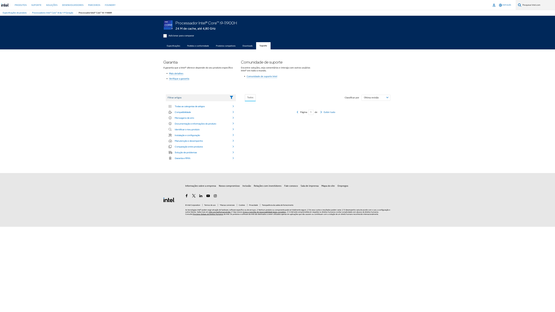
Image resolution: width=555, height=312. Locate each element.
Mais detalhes (176, 73)
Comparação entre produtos (189, 146)
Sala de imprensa (310, 185)
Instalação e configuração (187, 135)
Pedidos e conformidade (198, 45)
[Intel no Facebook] (186, 196)
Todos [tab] (250, 97)
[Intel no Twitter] (193, 196)
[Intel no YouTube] (208, 196)
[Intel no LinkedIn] (200, 196)
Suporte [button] (36, 5)
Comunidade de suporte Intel (262, 76)
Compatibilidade (183, 112)
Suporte (263, 45)
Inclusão (247, 185)
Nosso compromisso (229, 185)
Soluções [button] (52, 5)
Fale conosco (291, 185)
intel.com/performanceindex (220, 212)
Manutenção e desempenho (189, 140)
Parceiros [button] (94, 5)
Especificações (173, 45)
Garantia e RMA (182, 158)
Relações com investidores (267, 185)
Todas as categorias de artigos (190, 106)
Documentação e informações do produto (195, 123)
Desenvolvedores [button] (73, 5)
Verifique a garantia (179, 78)
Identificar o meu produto (187, 129)
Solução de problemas (186, 152)
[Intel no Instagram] (215, 196)
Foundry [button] (110, 5)
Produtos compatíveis (226, 45)
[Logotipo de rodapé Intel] (169, 199)
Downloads (248, 45)
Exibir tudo (329, 112)
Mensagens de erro (184, 117)
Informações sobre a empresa (200, 185)
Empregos (343, 185)
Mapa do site (328, 185)
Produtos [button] (21, 5)
